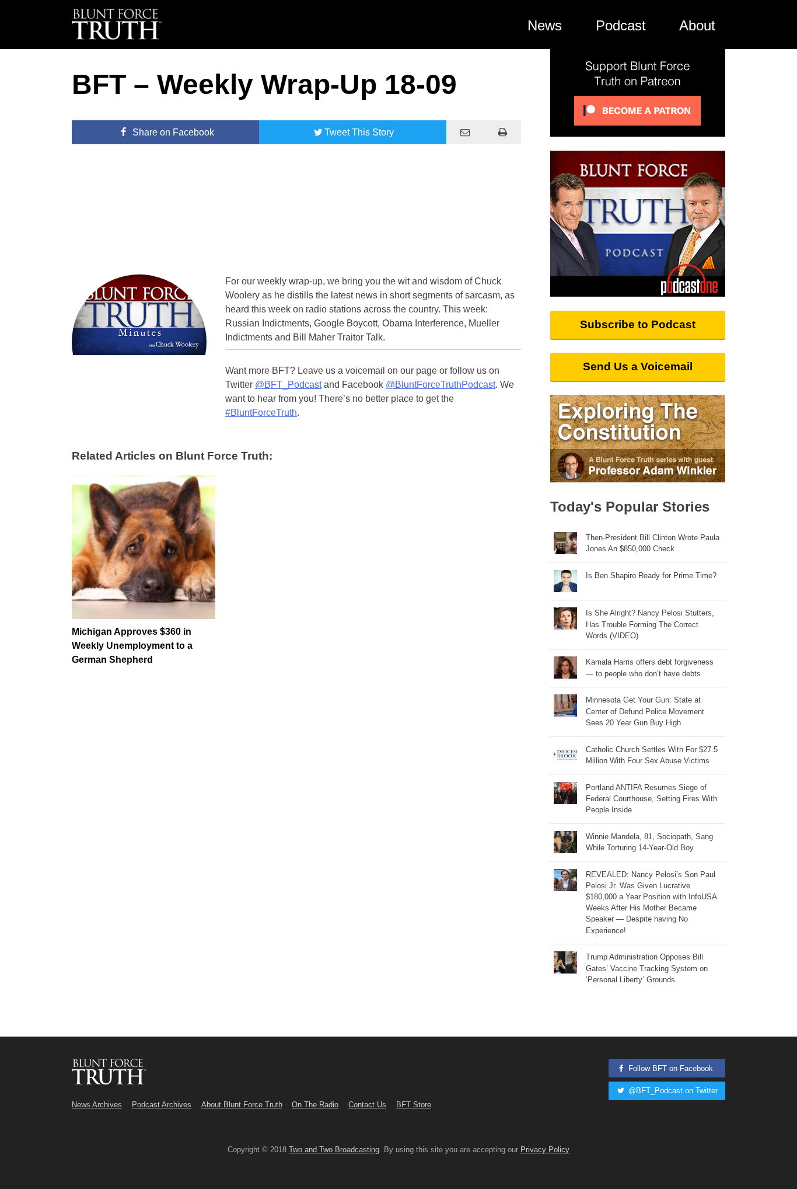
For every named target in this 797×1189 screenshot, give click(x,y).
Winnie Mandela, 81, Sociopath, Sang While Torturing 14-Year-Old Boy (649, 842)
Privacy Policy (544, 1149)
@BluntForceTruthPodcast (440, 385)
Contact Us (367, 1104)
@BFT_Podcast (288, 385)
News (544, 25)
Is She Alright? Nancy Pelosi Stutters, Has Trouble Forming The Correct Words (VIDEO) (650, 624)
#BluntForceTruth (261, 413)
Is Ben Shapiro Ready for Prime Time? (651, 575)
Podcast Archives (161, 1104)
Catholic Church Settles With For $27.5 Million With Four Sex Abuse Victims (652, 755)
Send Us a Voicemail (638, 366)
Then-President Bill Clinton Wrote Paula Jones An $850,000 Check (652, 543)
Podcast (621, 25)
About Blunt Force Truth (241, 1104)
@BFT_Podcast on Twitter (672, 1090)
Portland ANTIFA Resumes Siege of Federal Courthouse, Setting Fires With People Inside (651, 798)
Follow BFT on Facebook (669, 1068)
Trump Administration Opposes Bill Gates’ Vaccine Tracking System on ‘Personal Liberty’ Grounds (647, 967)
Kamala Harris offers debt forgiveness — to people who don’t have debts (650, 667)
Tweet (359, 132)
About (697, 25)
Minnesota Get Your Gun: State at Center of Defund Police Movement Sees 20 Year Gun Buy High (645, 711)
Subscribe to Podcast (637, 324)
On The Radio (315, 1104)
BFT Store (413, 1104)
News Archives (97, 1104)
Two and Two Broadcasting (334, 1149)
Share (172, 132)
